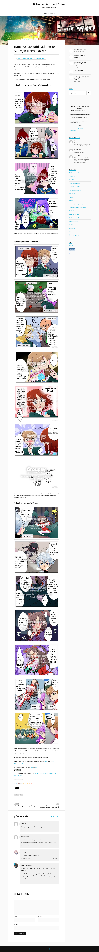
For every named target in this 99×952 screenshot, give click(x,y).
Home (45, 13)
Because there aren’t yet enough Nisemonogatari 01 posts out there (49, 806)
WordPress (45, 949)
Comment (17, 899)
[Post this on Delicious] (20, 783)
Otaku (16, 794)
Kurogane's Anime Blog (75, 190)
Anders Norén (60, 949)
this (46, 761)
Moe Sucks (72, 193)
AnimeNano (72, 245)
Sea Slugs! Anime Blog (74, 217)
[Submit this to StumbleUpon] (26, 783)
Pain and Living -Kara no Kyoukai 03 (24, 806)
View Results (80, 128)
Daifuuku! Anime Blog (74, 183)
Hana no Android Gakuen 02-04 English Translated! (35, 49)
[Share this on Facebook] (14, 783)
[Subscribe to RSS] (29, 783)
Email (40, 916)
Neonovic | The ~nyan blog (76, 204)
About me (52, 13)
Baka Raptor (72, 176)
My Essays (71, 197)
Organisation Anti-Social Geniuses (78, 207)
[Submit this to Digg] (22, 783)
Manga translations (39, 58)
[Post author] (14, 864)
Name (16, 916)
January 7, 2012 (35, 57)
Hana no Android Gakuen (25, 58)
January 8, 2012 (27, 829)
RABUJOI (71, 210)
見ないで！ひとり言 (74, 235)
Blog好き (71, 179)
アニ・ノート (72, 231)
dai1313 (23, 852)
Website (16, 924)
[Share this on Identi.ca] (18, 783)
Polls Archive (72, 130)
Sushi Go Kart (72, 224)
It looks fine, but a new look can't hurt (80, 114)
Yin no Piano (72, 228)
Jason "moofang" (20, 57)
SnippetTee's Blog (73, 221)
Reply (56, 829)
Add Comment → (54, 816)
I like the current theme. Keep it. (79, 117)
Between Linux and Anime (49, 4)
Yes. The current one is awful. (78, 110)
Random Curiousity (74, 214)
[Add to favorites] (27, 783)
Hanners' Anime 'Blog (74, 186)
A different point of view (75, 172)
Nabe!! (71, 200)
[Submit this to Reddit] (31, 783)
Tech (21, 794)
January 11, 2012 (27, 881)
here (34, 69)
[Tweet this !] (16, 783)
